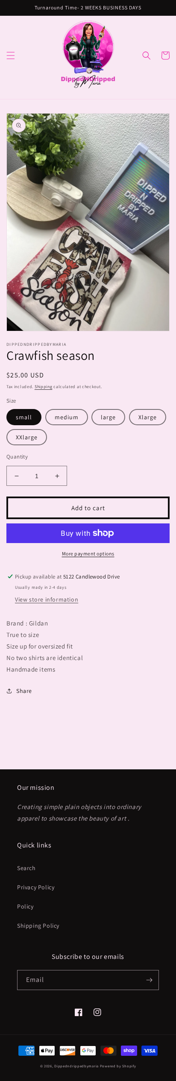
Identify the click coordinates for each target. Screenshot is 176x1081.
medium (67, 417)
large (108, 417)
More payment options (88, 553)
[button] (10, 55)
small (24, 417)
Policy (25, 906)
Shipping (44, 386)
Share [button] (24, 691)
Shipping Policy (38, 925)
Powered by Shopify (118, 1065)
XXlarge (27, 437)
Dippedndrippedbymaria (76, 1065)
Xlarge (147, 417)
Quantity (17, 456)
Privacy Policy (35, 887)
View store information (46, 599)
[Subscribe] (149, 980)
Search (26, 868)
